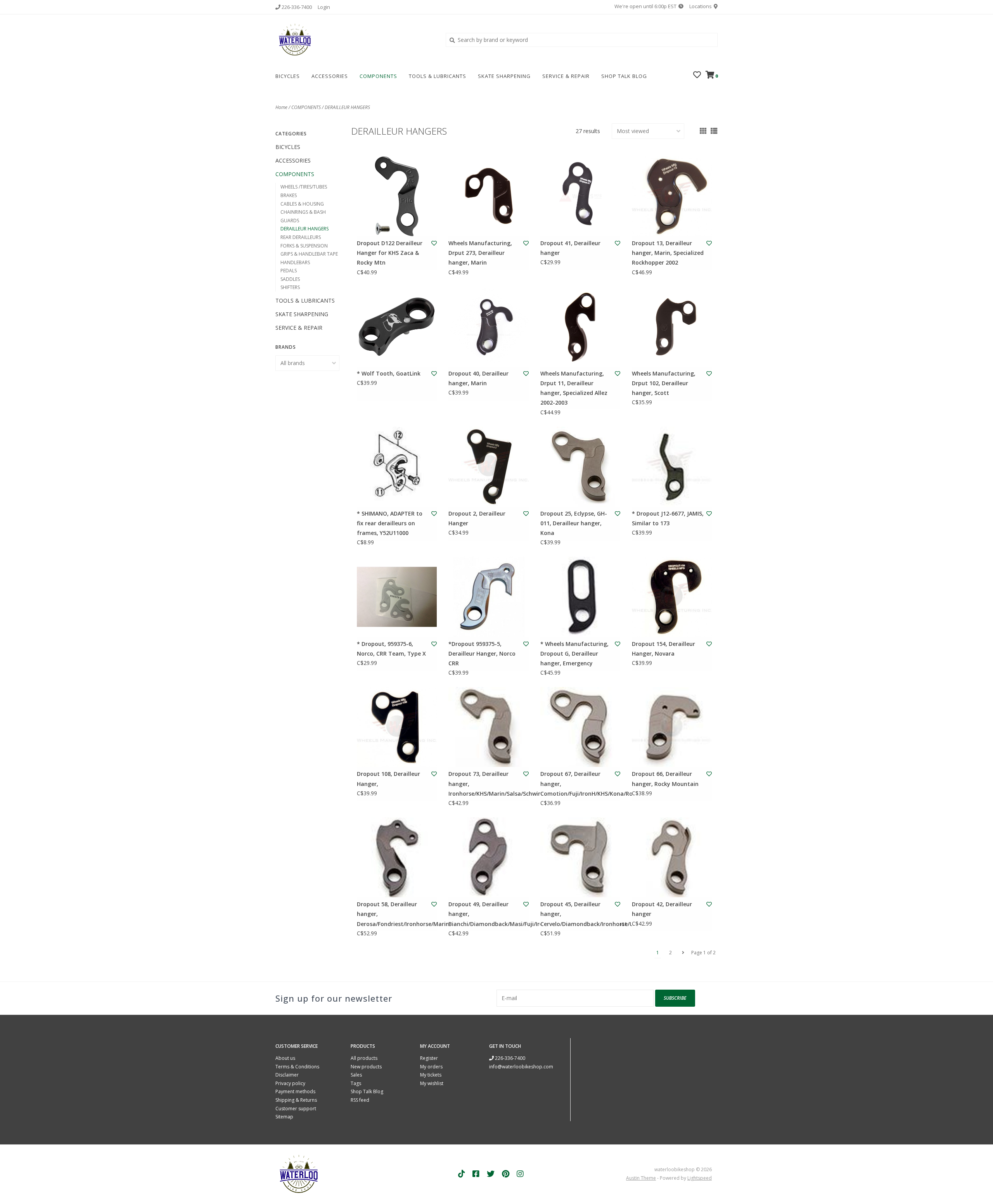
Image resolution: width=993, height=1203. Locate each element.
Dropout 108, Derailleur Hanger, (388, 778)
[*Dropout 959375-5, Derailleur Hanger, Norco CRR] (488, 597)
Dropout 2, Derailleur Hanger (476, 518)
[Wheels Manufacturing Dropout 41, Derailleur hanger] (580, 196)
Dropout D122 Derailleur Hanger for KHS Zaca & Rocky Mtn (389, 252)
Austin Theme (641, 1178)
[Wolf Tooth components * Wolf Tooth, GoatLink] (397, 327)
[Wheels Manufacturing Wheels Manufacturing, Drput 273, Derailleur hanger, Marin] (488, 196)
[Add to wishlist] (434, 243)
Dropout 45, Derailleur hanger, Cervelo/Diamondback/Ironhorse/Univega (576, 913)
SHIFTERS (290, 287)
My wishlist (431, 1083)
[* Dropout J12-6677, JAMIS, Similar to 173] (672, 467)
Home (281, 107)
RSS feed (360, 1100)
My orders (431, 1066)
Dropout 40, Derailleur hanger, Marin (478, 378)
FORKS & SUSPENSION (304, 245)
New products (366, 1066)
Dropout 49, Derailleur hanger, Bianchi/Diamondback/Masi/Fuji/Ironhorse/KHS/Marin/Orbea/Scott (484, 913)
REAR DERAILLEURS (300, 237)
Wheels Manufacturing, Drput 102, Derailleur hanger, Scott (663, 383)
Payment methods (295, 1091)
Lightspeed (699, 1178)
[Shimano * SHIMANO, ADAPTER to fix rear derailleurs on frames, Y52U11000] (397, 467)
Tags (356, 1083)
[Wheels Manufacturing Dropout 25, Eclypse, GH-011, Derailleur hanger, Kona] (580, 467)
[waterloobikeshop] (354, 39)
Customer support (295, 1108)
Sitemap (284, 1116)
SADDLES (290, 279)
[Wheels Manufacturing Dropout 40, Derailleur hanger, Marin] (488, 327)
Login (324, 6)
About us (285, 1058)
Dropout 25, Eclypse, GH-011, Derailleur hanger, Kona (573, 523)
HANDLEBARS (295, 262)
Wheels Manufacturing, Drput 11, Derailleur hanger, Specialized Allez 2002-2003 (573, 388)
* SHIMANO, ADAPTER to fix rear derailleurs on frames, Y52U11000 (389, 523)
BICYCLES (287, 76)
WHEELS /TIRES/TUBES (303, 186)
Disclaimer (287, 1074)
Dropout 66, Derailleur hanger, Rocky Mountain (665, 778)
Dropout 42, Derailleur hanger (662, 908)
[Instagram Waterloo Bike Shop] (520, 1174)
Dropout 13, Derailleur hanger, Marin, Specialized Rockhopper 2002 (668, 252)
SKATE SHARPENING (504, 76)
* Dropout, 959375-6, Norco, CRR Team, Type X (391, 648)
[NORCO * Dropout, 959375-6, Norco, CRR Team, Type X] (397, 597)
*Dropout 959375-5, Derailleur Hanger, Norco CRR (482, 653)
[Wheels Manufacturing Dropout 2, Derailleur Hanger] (488, 467)
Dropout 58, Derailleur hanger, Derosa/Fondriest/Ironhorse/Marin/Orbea (393, 913)
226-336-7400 (509, 1058)
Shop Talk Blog (624, 76)
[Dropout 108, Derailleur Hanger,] (397, 727)
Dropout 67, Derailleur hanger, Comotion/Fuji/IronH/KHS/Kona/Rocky (576, 783)
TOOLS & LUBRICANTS (437, 76)
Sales (356, 1074)
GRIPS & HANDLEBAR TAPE (309, 254)
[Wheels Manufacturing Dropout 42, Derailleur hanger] (672, 857)
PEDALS (288, 270)
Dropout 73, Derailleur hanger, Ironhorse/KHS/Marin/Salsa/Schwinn (484, 783)
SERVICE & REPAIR (566, 76)
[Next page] (683, 953)
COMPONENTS (378, 76)
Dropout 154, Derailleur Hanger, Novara (663, 648)
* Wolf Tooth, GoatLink (388, 373)
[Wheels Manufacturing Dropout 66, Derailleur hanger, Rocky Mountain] (672, 727)
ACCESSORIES (329, 76)
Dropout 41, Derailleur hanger (570, 247)
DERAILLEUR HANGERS (347, 107)
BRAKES (288, 195)
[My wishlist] (697, 75)
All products (364, 1058)
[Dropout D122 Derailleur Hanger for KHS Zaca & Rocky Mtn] (397, 196)
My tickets (430, 1074)
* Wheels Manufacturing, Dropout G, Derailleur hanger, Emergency (574, 653)
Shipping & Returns (296, 1100)
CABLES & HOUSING (302, 204)
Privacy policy (290, 1083)
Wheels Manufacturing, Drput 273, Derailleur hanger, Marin (480, 252)
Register (429, 1058)
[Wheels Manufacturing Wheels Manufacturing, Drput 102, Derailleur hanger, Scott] (672, 327)
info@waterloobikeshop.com (521, 1066)
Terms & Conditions (297, 1066)
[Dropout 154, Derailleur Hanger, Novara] (672, 597)
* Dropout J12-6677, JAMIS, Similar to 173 (668, 518)
